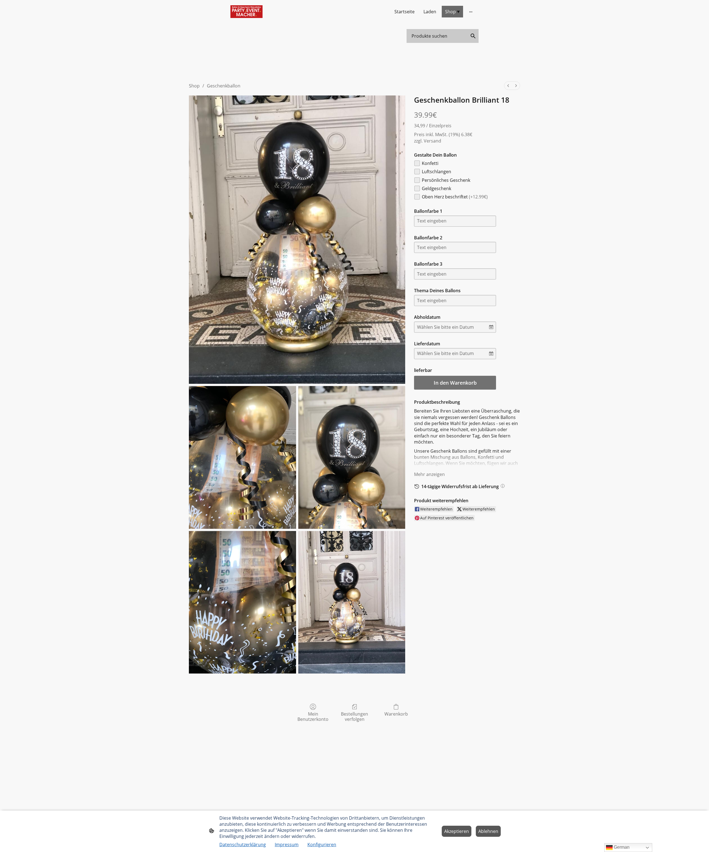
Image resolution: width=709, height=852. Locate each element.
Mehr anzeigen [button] (429, 474)
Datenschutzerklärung (242, 844)
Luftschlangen (436, 172)
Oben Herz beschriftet (455, 197)
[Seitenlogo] (246, 11)
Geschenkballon (223, 86)
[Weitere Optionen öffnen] (470, 11)
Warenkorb (396, 714)
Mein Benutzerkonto (312, 716)
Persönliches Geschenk (446, 180)
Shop (194, 86)
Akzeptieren (456, 831)
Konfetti (430, 163)
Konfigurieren (321, 844)
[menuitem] (508, 86)
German (621, 847)
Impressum (287, 844)
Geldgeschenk (436, 188)
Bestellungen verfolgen (354, 716)
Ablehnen (488, 831)
